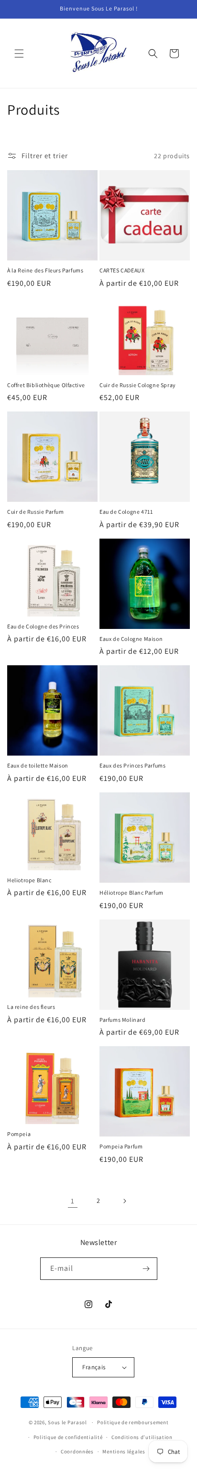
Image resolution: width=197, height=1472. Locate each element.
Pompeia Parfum (120, 1146)
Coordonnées (77, 1451)
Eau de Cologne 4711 (126, 511)
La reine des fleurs (31, 1006)
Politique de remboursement (132, 1422)
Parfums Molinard (122, 1019)
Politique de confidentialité (68, 1437)
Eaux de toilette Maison (37, 765)
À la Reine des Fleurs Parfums (45, 270)
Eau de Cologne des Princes (43, 626)
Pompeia (19, 1133)
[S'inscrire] (146, 1268)
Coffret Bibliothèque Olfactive (46, 385)
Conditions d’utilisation (142, 1437)
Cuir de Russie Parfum (35, 511)
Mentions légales (123, 1451)
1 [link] (73, 1200)
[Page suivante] (124, 1201)
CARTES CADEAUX (121, 270)
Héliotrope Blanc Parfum (131, 892)
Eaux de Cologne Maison (131, 638)
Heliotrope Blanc (29, 880)
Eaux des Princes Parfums (132, 765)
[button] (19, 53)
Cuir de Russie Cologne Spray (137, 385)
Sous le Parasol (67, 1422)
